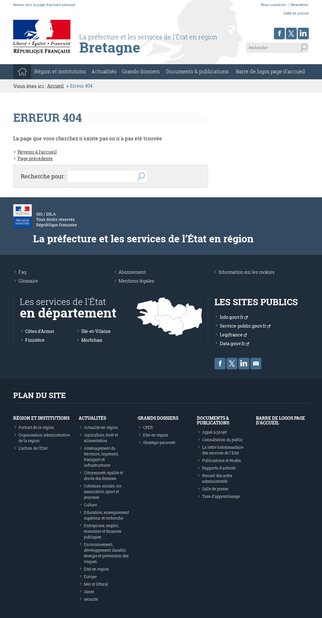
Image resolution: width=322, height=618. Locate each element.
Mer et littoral (96, 584)
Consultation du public (222, 439)
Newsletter (300, 4)
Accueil (55, 86)
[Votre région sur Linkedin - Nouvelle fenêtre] (303, 33)
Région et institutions (41, 418)
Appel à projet (214, 432)
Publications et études (221, 460)
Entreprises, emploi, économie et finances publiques (102, 531)
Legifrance (232, 335)
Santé (89, 591)
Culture (90, 504)
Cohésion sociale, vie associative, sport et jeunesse (102, 491)
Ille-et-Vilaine (96, 331)
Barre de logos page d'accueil (270, 71)
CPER (148, 427)
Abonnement (132, 272)
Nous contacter (273, 4)
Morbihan (91, 340)
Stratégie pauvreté (159, 442)
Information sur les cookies (247, 272)
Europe (90, 576)
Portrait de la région (36, 427)
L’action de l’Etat (33, 448)
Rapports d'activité (219, 467)
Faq (22, 272)
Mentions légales (136, 281)
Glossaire (28, 281)
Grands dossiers (141, 71)
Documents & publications (197, 71)
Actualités (104, 71)
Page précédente (35, 158)
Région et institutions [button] (60, 71)
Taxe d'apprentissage (221, 496)
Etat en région (96, 568)
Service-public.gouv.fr (243, 326)
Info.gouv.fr (232, 317)
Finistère (35, 340)
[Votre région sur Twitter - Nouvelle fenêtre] (291, 33)
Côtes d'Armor (39, 331)
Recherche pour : (43, 176)
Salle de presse (296, 13)
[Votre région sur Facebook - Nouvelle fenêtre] (279, 33)
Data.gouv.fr (233, 343)
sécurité (91, 599)
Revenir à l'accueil (37, 152)
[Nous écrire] (255, 363)
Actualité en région (101, 427)
